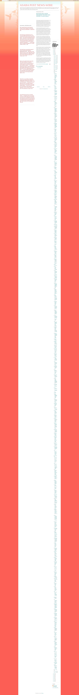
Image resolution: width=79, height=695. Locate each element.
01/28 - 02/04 (55, 71)
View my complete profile (55, 687)
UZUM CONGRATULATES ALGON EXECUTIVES (55, 611)
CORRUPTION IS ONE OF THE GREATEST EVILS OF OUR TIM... (55, 540)
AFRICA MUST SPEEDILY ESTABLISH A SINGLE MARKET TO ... (55, 534)
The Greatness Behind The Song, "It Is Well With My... (55, 448)
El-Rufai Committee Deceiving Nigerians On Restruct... (55, 272)
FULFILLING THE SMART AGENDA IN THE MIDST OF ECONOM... (55, 151)
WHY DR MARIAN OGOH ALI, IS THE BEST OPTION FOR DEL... (55, 115)
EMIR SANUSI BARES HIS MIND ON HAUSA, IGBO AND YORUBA (55, 472)
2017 (54, 673)
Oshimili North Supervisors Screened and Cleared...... (55, 172)
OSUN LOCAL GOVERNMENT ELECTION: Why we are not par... (55, 643)
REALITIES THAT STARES (55, 598)
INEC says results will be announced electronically (55, 390)
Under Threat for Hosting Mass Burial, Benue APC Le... (55, 580)
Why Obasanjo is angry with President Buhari (55, 634)
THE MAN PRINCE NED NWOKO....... (55, 168)
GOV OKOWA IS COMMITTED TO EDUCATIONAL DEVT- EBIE (55, 76)
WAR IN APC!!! (55, 392)
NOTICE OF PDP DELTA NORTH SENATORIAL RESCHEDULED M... (55, 500)
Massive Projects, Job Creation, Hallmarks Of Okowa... (55, 87)
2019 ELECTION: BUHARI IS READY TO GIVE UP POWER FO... (55, 459)
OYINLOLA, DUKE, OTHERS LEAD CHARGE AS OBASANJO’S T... (55, 261)
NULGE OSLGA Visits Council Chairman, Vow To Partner (55, 506)
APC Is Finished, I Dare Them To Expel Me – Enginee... (55, 363)
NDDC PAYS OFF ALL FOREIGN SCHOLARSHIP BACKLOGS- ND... (55, 187)
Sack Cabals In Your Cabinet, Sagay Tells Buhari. (55, 235)
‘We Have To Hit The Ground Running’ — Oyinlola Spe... (55, 243)
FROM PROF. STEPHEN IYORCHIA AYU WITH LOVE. (55, 396)
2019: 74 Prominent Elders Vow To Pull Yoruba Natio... (55, 649)
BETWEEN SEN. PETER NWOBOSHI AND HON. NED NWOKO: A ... (55, 82)
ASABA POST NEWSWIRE (55, 686)
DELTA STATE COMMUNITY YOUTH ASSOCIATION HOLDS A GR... (55, 291)
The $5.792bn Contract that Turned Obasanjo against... (55, 139)
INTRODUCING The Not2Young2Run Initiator (55, 213)
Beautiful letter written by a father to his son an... (55, 367)
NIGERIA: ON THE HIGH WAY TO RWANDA (55, 342)
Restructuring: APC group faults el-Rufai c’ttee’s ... (55, 529)
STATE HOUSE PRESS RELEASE (55, 142)
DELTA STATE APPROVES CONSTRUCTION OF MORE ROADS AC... (55, 298)
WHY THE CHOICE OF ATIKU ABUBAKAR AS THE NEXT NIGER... (55, 335)
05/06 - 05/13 (55, 66)
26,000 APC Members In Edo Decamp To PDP (55, 416)
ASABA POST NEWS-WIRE (36, 5)
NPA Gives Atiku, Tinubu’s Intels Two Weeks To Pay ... (55, 412)
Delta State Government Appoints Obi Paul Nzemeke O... (55, 307)
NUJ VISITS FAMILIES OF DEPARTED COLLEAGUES (55, 98)
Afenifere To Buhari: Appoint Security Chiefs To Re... (55, 256)
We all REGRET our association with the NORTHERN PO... (55, 638)
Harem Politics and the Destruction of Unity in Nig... (55, 376)
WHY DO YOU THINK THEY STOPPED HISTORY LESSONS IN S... (55, 380)
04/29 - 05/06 (55, 67)
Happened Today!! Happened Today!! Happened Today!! (55, 482)
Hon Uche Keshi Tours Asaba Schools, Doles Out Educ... (55, 177)
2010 (54, 681)
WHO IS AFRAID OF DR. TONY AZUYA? (55, 434)
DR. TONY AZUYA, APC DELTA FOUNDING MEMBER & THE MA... (55, 524)
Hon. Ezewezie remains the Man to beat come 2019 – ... (55, 601)
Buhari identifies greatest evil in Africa (55, 584)
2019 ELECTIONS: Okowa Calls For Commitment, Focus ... (55, 593)
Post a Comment (39, 67)
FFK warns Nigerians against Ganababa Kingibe (55, 231)
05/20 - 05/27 (55, 65)
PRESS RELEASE (55, 265)
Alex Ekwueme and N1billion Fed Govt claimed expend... (55, 452)
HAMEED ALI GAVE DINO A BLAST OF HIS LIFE (55, 420)
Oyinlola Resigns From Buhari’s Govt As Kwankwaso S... (55, 248)
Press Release (55, 455)
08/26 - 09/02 (55, 62)
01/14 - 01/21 (55, 671)
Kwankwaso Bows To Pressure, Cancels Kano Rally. (55, 573)
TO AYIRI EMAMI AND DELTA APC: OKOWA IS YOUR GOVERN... (55, 330)
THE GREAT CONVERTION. (55, 663)
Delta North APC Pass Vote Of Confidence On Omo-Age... (55, 121)
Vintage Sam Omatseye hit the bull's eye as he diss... (55, 355)
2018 (54, 54)
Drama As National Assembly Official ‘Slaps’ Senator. (55, 559)
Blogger (42, 693)
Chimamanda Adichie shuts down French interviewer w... (55, 478)
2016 (54, 674)
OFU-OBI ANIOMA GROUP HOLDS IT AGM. (55, 191)
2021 (54, 51)
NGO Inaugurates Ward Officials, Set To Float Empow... (55, 182)
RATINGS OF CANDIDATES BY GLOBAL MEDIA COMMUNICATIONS (55, 158)
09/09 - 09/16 (55, 60)
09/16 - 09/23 (55, 59)
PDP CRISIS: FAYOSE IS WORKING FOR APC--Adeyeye (55, 350)
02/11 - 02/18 (55, 68)
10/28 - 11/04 (55, 57)
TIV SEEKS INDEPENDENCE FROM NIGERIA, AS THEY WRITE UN (55, 125)
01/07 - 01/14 (55, 672)
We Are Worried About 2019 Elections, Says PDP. (55, 268)
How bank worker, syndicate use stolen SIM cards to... (55, 359)
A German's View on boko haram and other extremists (55, 135)
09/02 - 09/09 (55, 61)
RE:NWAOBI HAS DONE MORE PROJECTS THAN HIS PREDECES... (55, 202)
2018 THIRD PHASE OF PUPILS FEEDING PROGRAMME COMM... (55, 196)
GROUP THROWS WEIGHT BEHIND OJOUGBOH (55, 629)
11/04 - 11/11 (55, 56)
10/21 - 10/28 (55, 58)
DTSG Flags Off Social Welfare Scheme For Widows (55, 280)
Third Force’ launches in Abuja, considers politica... (55, 252)
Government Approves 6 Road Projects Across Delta (55, 303)
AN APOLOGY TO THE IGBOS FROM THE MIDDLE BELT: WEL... (55, 208)
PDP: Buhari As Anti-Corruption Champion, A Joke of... (55, 430)
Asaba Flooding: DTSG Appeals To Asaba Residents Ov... (55, 491)
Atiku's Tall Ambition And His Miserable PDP (55, 238)
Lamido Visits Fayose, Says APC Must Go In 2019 (55, 346)
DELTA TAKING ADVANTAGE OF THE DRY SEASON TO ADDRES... (55, 518)
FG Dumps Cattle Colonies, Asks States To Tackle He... (55, 545)
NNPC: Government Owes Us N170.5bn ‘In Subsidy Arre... (55, 568)
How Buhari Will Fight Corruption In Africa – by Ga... (55, 222)
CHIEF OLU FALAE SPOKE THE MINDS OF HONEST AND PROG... (55, 439)
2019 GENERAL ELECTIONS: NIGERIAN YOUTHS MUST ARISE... (55, 654)
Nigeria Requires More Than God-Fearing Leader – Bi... (55, 372)
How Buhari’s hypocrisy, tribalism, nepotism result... (55, 549)
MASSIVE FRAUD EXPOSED (55, 577)
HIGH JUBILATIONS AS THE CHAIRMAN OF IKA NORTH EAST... (55, 624)
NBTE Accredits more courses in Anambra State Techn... (55, 217)
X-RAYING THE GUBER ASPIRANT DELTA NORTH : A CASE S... (55, 312)
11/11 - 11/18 (55, 55)
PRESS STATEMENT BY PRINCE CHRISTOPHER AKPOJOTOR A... (55, 110)
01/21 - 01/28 (55, 669)
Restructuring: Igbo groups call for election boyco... (55, 444)
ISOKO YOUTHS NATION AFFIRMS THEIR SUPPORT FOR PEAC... (55, 285)
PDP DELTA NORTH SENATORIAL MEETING (55, 619)
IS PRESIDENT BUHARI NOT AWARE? (55, 660)
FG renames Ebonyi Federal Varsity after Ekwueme (55, 131)
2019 (54, 53)
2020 (54, 52)
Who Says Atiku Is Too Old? (55, 340)
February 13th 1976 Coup (55, 224)
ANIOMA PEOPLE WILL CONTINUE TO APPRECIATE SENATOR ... (55, 512)
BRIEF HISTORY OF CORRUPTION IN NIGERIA (55, 667)
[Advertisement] (43, 77)
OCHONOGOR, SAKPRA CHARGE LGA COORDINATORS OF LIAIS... (55, 426)
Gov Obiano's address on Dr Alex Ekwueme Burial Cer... (55, 146)
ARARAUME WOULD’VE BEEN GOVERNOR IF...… (55, 227)
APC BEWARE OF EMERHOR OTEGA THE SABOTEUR (55, 163)
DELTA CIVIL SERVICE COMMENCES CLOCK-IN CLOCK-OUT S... (55, 104)
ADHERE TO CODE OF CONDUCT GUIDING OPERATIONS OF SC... (55, 93)
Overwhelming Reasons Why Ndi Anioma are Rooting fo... (55, 615)
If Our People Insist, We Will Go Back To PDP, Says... (55, 563)
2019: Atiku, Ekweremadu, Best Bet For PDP (55, 404)
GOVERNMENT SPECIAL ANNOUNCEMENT (55, 276)
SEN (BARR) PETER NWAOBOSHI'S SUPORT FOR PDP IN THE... (55, 606)
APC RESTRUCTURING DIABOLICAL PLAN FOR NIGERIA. (55, 323)
